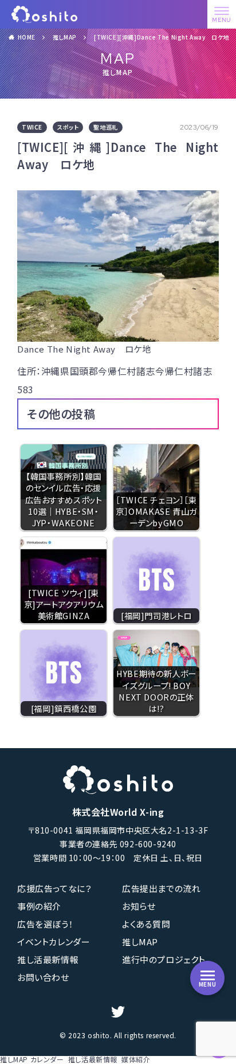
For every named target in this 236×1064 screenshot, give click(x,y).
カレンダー (47, 1059)
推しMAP (65, 37)
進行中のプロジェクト (164, 959)
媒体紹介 (135, 1059)
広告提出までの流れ (161, 888)
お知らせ (138, 906)
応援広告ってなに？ (54, 888)
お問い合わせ (43, 977)
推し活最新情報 (47, 959)
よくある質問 (146, 924)
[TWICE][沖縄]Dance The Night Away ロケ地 (161, 37)
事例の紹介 (39, 906)
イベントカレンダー (53, 942)
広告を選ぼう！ (45, 924)
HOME (27, 37)
